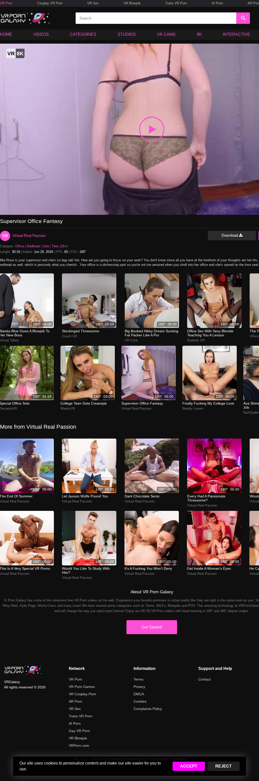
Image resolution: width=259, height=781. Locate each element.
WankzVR (67, 408)
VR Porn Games (82, 687)
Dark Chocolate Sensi (142, 496)
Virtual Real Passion (29, 235)
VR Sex (93, 3)
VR (5, 236)
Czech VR (69, 336)
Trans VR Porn (176, 3)
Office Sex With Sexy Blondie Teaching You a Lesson (210, 333)
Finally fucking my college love (208, 403)
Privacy (139, 687)
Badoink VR (196, 340)
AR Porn (75, 701)
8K (199, 34)
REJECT (223, 766)
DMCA (139, 694)
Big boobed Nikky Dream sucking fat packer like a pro (151, 333)
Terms (138, 679)
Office (19, 246)
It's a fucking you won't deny (148, 568)
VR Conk (131, 340)
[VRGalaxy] (23, 670)
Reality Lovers (192, 408)
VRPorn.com (79, 745)
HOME (6, 34)
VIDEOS (41, 34)
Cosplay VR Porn (49, 3)
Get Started (152, 627)
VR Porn (6, 3)
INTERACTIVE (236, 34)
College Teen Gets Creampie (83, 403)
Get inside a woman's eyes (209, 568)
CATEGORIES (83, 34)
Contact (204, 679)
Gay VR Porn (79, 731)
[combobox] (156, 18)
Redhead (33, 246)
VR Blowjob (131, 3)
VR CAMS (166, 34)
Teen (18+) (60, 246)
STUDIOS (127, 34)
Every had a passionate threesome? (206, 498)
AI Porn (217, 3)
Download (230, 235)
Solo (45, 246)
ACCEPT (188, 766)
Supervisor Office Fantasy (142, 403)
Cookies (140, 701)
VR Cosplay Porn (82, 694)
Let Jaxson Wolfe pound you (85, 496)
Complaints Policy (148, 709)
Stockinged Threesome (80, 331)
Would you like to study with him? (86, 570)
